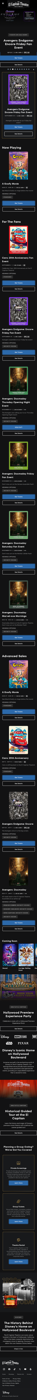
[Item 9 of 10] (26, 69)
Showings (11, 1374)
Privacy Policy (17, 1378)
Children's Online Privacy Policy (11, 1381)
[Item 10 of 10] (28, 69)
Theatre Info (20, 1374)
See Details (18, 61)
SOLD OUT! (18, 427)
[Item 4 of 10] (15, 69)
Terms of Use (6, 1378)
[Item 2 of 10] (10, 69)
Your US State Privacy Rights (10, 1383)
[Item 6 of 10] (19, 69)
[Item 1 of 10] (8, 69)
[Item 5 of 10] (17, 69)
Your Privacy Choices (8, 1385)
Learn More (18, 1183)
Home (4, 1374)
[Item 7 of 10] (22, 69)
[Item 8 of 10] (24, 69)
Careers (29, 1374)
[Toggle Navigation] (3, 3)
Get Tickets (18, 54)
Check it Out (18, 1349)
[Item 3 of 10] (12, 69)
